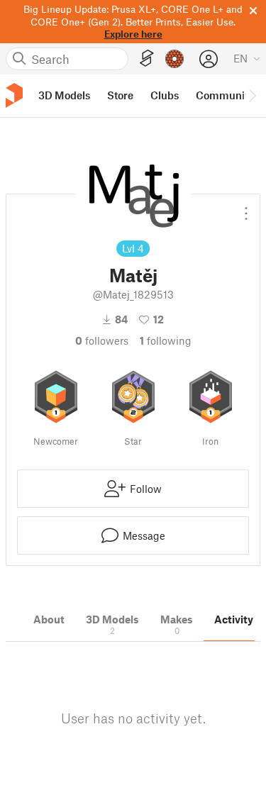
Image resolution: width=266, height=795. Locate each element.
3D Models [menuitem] (64, 95)
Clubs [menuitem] (164, 95)
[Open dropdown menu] (246, 208)
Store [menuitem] (120, 95)
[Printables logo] (14, 95)
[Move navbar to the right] (252, 95)
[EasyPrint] (146, 58)
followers (101, 340)
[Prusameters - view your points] (174, 59)
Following (166, 340)
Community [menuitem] (225, 95)
